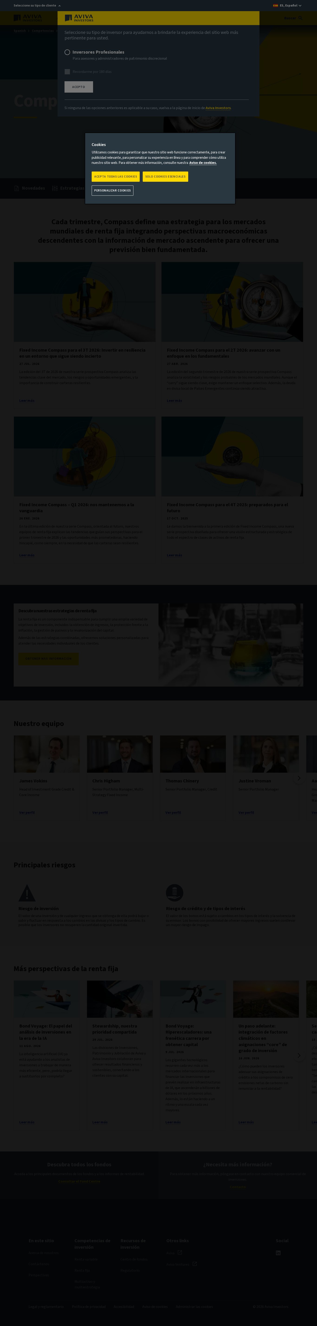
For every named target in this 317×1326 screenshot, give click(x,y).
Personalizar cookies (112, 190)
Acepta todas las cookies (115, 177)
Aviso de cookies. (203, 162)
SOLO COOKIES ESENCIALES (165, 177)
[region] (160, 168)
